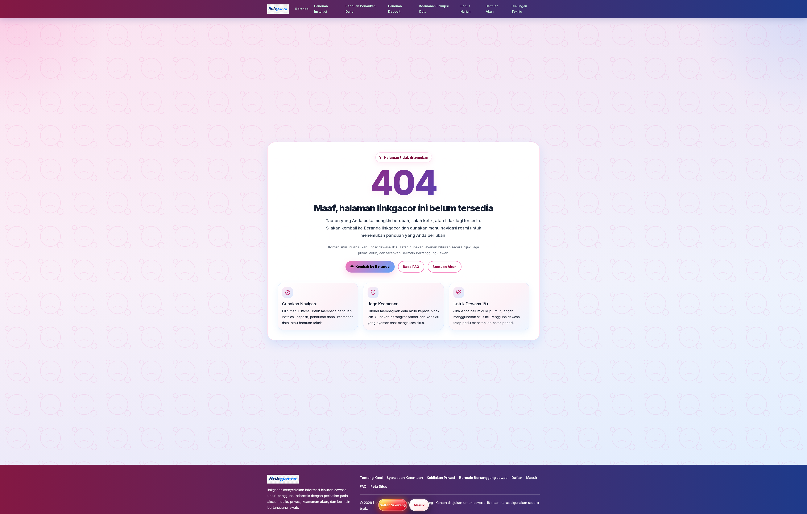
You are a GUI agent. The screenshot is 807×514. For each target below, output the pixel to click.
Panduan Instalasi (321, 8)
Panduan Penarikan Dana (360, 8)
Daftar (517, 478)
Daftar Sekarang (393, 505)
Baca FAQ (411, 267)
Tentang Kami (371, 478)
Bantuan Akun (492, 8)
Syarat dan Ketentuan (405, 478)
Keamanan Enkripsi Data (434, 8)
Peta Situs (379, 486)
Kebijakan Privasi (441, 478)
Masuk (531, 478)
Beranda (302, 9)
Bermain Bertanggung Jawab (483, 478)
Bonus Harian (465, 8)
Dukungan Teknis (519, 8)
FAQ (363, 486)
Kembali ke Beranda (372, 266)
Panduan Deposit (395, 8)
